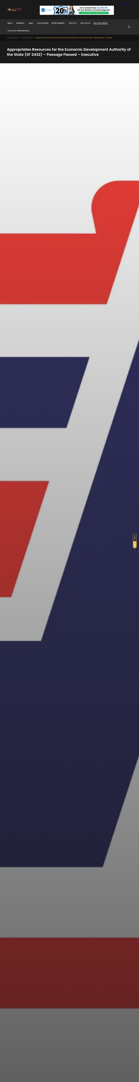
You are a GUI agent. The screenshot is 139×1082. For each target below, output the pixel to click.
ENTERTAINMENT (57, 23)
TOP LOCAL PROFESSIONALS (18, 31)
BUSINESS (20, 23)
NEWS (9, 23)
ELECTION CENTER (101, 23)
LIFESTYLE (72, 23)
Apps (30, 23)
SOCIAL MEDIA (42, 23)
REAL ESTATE (85, 23)
